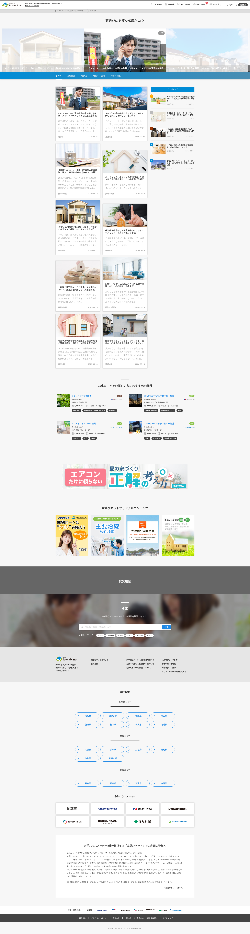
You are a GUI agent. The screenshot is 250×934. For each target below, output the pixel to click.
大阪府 (88, 749)
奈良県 (88, 758)
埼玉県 (164, 716)
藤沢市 (100, 635)
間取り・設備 (99, 75)
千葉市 (129, 635)
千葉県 (138, 716)
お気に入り (217, 4)
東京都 (88, 716)
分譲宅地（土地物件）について (138, 668)
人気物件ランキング (170, 660)
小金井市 (110, 635)
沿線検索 (171, 4)
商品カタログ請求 (169, 668)
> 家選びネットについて (173, 888)
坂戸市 (120, 635)
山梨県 (164, 724)
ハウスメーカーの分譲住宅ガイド (175, 672)
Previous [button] (87, 50)
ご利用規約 (81, 918)
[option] (125, 50)
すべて (59, 75)
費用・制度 (116, 75)
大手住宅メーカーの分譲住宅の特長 (140, 660)
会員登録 (242, 5)
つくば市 (139, 635)
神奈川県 (113, 716)
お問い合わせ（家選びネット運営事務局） (141, 918)
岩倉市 (149, 635)
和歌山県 (113, 758)
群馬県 (138, 724)
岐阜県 (113, 783)
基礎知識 (71, 75)
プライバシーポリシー (99, 918)
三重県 (138, 783)
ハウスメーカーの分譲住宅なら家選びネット (71, 11)
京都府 (138, 749)
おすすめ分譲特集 (169, 664)
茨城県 (88, 724)
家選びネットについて (32, 6)
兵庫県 (113, 749)
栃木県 (113, 724)
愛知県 (88, 783)
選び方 (84, 75)
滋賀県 (164, 749)
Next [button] (163, 50)
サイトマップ (167, 918)
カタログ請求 (185, 4)
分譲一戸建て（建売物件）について (140, 664)
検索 (166, 627)
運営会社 (116, 918)
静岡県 (164, 783)
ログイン (231, 5)
